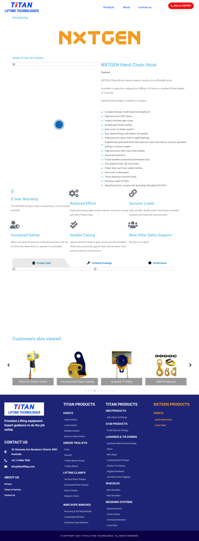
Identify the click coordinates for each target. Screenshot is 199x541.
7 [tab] (104, 390)
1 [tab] (85, 390)
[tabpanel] (33, 364)
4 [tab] (94, 390)
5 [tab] (98, 390)
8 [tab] (107, 390)
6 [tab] (101, 390)
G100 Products (116, 423)
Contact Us (16, 442)
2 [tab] (88, 390)
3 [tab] (91, 390)
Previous (8, 364)
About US (11, 477)
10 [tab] (113, 390)
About (126, 7)
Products (108, 7)
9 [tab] (110, 390)
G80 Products (116, 410)
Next (190, 364)
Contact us (145, 7)
